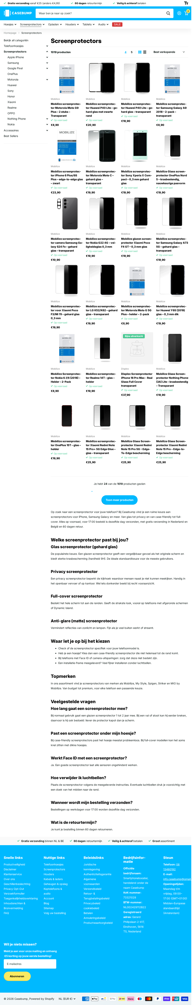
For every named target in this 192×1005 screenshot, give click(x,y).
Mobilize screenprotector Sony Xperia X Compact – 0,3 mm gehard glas (136, 177)
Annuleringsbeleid (95, 917)
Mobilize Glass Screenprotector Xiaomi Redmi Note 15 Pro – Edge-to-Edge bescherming (171, 447)
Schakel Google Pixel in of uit (47, 68)
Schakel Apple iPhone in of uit (47, 57)
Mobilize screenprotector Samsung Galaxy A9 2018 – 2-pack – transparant (171, 109)
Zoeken (168, 13)
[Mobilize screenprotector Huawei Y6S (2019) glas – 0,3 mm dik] (172, 281)
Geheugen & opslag (56, 883)
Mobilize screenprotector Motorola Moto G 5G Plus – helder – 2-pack (136, 310)
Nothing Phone (17, 118)
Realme (12, 107)
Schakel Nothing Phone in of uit (47, 119)
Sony (11, 90)
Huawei (12, 85)
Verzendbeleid (92, 888)
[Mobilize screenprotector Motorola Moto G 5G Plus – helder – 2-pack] (137, 281)
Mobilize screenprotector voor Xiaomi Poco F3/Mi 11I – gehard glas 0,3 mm (66, 312)
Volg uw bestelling (55, 913)
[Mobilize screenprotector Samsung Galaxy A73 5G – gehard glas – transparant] (172, 213)
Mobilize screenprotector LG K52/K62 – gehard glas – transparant (102, 310)
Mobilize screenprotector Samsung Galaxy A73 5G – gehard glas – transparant (172, 244)
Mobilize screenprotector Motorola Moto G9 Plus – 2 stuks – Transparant (66, 109)
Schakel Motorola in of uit (47, 79)
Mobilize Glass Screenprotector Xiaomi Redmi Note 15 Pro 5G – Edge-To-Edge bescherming (136, 447)
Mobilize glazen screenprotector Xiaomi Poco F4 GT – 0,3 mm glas (136, 242)
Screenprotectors (15, 51)
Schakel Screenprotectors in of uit (47, 51)
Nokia (11, 124)
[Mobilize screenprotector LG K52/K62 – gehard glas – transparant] (102, 281)
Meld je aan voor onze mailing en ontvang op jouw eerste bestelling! (30, 953)
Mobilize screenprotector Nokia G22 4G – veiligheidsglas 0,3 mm (101, 242)
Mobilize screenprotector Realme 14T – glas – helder (101, 377)
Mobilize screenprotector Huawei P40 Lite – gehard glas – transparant (137, 107)
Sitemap (49, 908)
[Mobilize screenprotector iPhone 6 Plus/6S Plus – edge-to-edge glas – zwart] (67, 146)
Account (49, 898)
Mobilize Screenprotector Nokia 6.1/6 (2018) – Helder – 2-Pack (66, 377)
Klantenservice (13, 874)
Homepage (10, 32)
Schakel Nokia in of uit (47, 124)
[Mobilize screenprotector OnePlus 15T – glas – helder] (67, 416)
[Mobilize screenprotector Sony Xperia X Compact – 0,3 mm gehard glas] (137, 146)
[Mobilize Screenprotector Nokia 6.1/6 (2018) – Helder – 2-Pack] (67, 348)
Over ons (9, 879)
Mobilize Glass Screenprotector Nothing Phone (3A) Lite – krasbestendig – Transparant (172, 379)
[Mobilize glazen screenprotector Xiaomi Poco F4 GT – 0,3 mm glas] (137, 213)
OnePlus (13, 73)
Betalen (88, 913)
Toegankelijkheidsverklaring (21, 898)
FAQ (6, 913)
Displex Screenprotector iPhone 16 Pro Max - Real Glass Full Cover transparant (136, 379)
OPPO (11, 113)
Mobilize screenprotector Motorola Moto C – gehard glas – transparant (101, 177)
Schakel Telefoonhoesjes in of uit (47, 46)
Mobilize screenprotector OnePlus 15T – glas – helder (66, 445)
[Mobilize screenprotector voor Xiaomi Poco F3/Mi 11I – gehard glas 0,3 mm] (67, 281)
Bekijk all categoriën (16, 40)
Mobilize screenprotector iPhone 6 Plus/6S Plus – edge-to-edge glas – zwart (67, 177)
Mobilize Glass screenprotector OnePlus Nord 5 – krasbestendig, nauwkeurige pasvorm (171, 177)
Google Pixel (15, 68)
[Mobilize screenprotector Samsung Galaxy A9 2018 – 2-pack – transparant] (172, 78)
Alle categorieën (10, 24)
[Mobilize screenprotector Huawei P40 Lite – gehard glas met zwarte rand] (102, 78)
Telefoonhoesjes (13, 45)
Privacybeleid (92, 903)
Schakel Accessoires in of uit (47, 130)
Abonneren (17, 976)
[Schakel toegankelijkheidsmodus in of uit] (186, 3)
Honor (11, 96)
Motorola (13, 79)
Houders (49, 874)
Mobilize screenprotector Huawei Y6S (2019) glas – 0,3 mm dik (171, 310)
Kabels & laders (53, 879)
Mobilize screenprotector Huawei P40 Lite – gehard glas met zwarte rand (102, 109)
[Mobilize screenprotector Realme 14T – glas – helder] (102, 348)
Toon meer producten (120, 499)
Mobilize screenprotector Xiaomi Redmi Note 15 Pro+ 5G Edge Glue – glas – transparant (101, 447)
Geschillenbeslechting (17, 883)
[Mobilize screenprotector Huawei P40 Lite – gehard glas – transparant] (137, 78)
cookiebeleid (91, 908)
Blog (46, 903)
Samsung (13, 62)
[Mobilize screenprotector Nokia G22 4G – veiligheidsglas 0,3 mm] (102, 213)
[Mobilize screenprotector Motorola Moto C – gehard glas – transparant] (102, 146)
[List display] (144, 52)
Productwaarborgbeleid (98, 922)
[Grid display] (139, 52)
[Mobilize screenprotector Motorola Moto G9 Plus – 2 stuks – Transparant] (67, 78)
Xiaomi (12, 102)
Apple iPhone (16, 57)
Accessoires (11, 130)
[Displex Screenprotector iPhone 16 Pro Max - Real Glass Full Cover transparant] (137, 348)
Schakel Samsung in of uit (47, 63)
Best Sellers (11, 136)
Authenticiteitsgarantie (97, 874)
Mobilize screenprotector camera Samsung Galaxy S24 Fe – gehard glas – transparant (67, 244)
